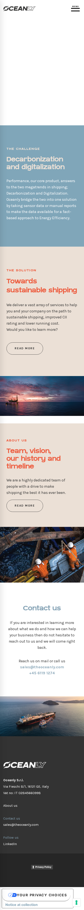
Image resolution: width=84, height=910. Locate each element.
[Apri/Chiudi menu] (75, 8)
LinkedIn (10, 844)
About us (10, 806)
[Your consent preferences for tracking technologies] (76, 902)
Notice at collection (21, 905)
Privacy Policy (43, 866)
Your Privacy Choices (42, 895)
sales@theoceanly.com (21, 825)
